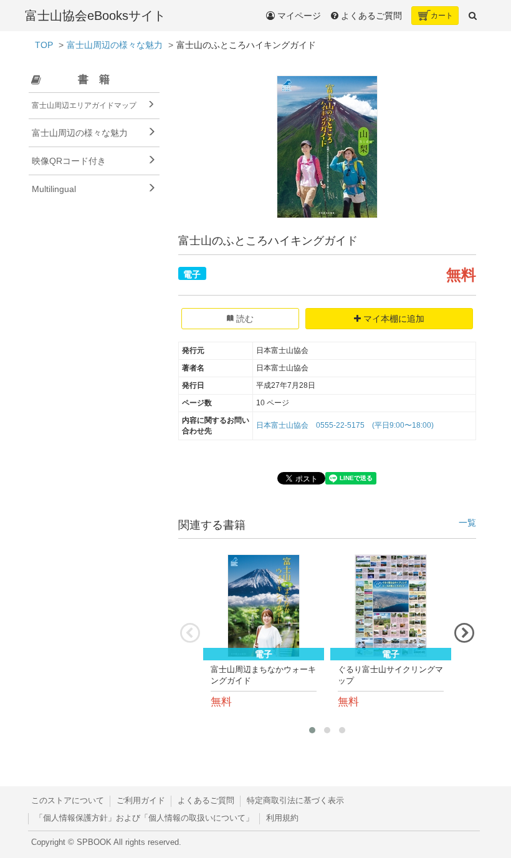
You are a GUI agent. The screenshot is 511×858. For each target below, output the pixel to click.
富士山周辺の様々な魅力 (115, 45)
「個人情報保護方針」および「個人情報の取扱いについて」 (144, 818)
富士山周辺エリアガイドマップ (84, 105)
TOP (44, 45)
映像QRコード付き (69, 161)
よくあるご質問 (206, 800)
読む (244, 319)
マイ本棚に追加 (392, 319)
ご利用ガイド (141, 800)
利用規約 (282, 818)
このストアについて (67, 800)
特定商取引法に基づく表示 (295, 800)
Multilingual (54, 189)
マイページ (298, 16)
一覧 (467, 523)
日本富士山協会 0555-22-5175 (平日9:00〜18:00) (345, 425)
